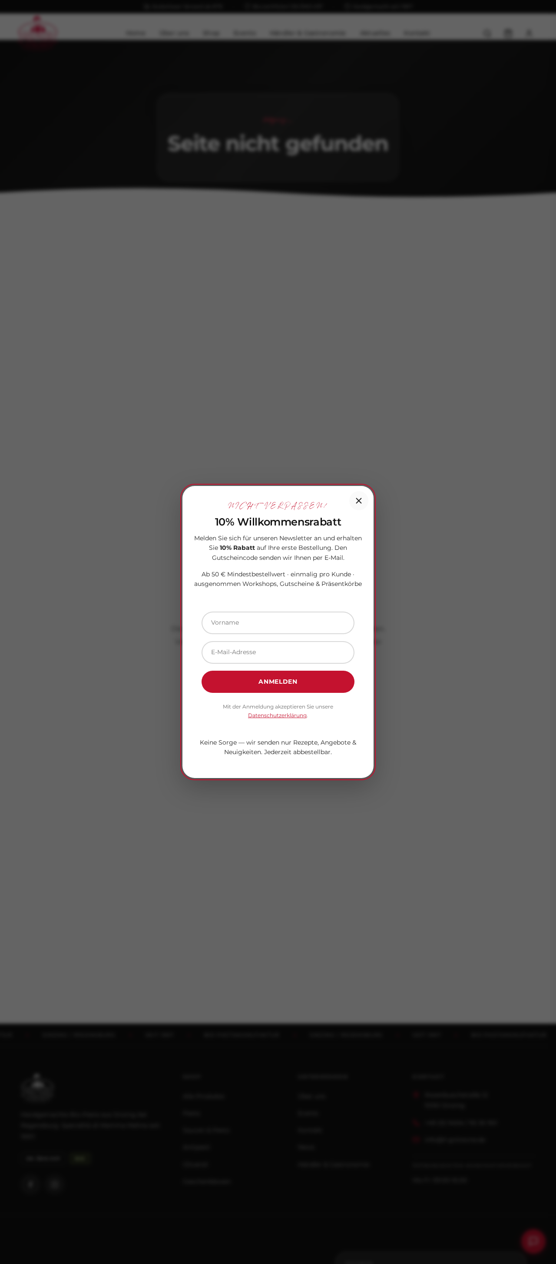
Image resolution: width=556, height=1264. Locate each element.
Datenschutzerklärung (277, 715)
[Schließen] (358, 500)
